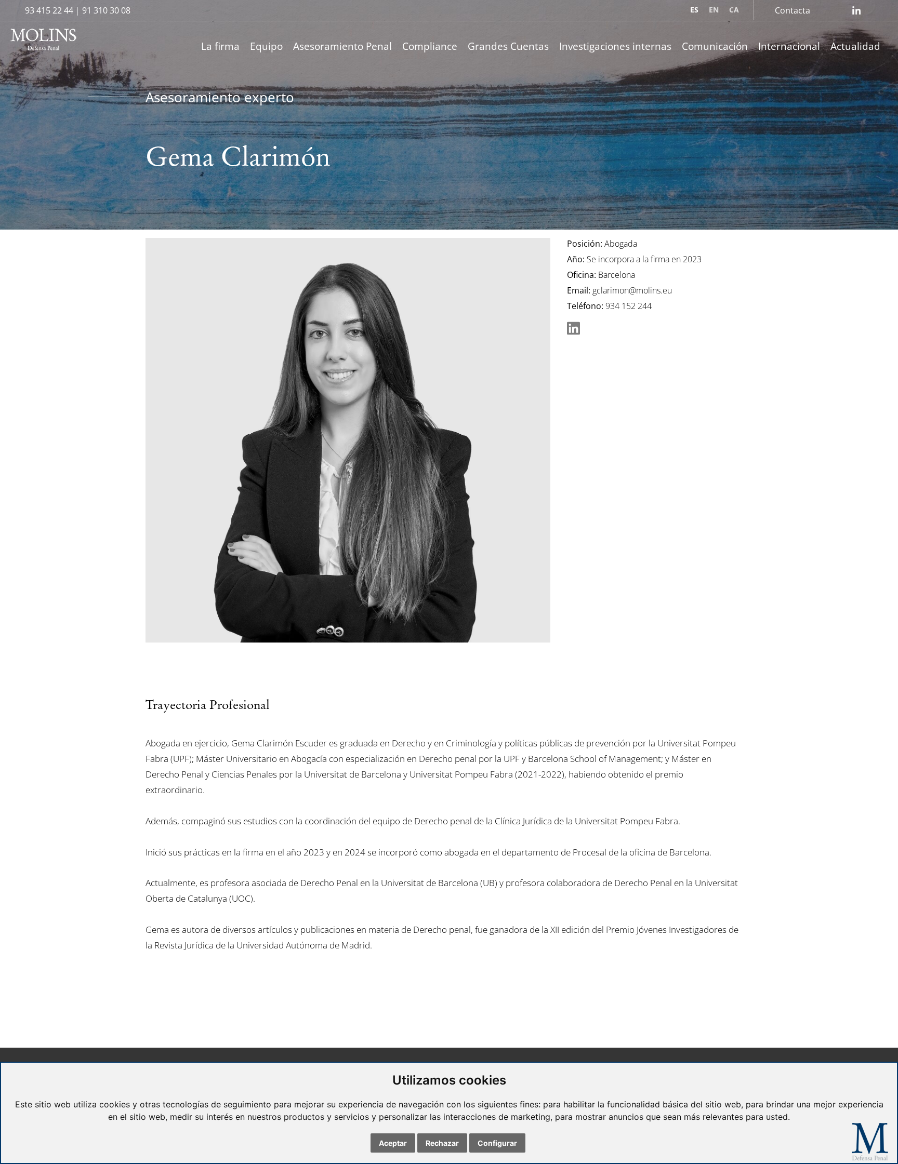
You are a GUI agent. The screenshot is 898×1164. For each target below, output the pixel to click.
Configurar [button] (497, 1143)
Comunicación (715, 46)
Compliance (429, 46)
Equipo (266, 46)
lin (856, 10)
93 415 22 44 (49, 10)
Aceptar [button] (393, 1143)
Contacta (792, 10)
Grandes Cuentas (508, 46)
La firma (220, 46)
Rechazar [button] (442, 1143)
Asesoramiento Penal (342, 46)
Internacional (789, 46)
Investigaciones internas (615, 46)
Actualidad (855, 46)
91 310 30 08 (106, 10)
